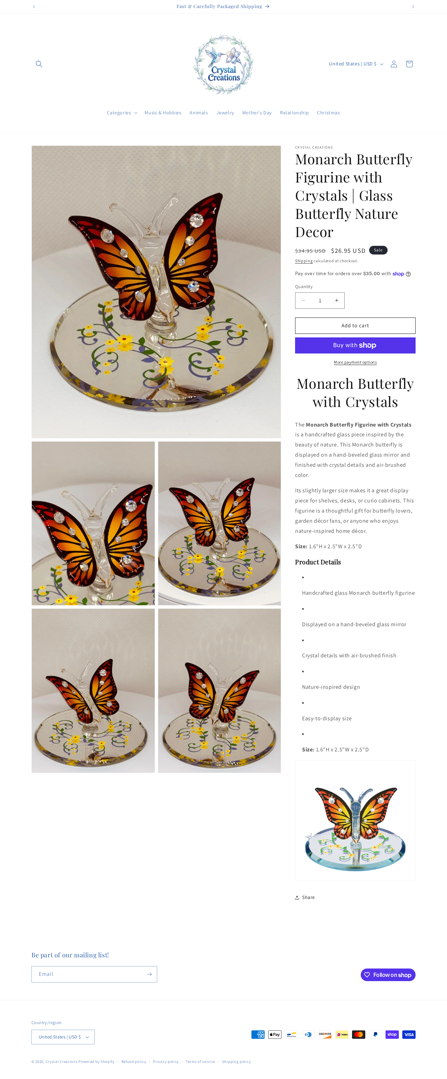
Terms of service (200, 1061)
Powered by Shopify (97, 1061)
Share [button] (308, 897)
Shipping (304, 260)
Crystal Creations (62, 1061)
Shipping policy (236, 1061)
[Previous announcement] (34, 6)
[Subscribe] (149, 974)
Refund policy (134, 1061)
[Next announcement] (413, 6)
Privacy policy (166, 1061)
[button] (39, 64)
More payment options (355, 362)
